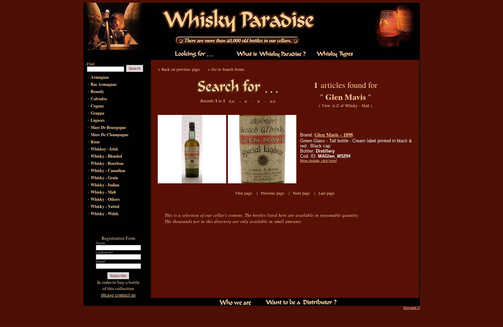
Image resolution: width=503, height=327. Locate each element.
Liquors (98, 120)
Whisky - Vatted (105, 206)
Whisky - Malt (103, 192)
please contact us (118, 294)
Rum (95, 142)
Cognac (97, 106)
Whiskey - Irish (104, 149)
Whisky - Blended (106, 156)
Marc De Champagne (109, 135)
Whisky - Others (105, 199)
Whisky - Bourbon (107, 163)
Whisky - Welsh (104, 214)
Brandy (97, 91)
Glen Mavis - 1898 (333, 134)
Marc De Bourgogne (108, 127)
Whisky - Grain (104, 178)
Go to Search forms (227, 69)
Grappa (97, 113)
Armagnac (100, 77)
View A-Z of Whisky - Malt (345, 105)
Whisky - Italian (105, 185)
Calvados (99, 99)
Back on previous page (180, 69)
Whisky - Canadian (108, 170)
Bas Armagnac (104, 84)
